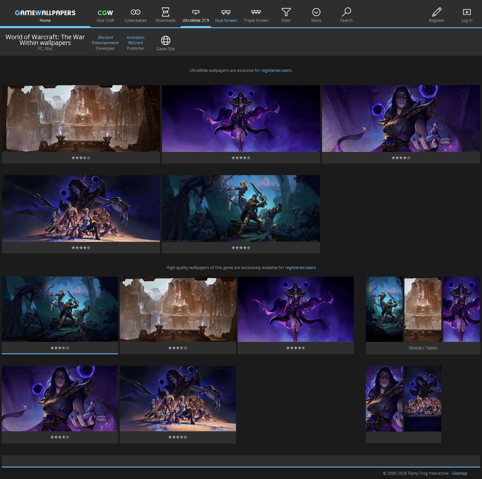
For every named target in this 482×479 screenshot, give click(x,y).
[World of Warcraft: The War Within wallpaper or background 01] (60, 340)
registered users (276, 70)
